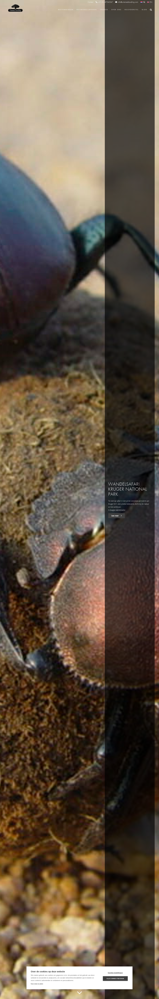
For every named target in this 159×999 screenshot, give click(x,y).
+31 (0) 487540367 (105, 2)
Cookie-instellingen (115, 973)
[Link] (15, 8)
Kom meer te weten (37, 984)
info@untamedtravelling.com (128, 2)
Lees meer (115, 516)
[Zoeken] (151, 9)
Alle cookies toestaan (115, 978)
